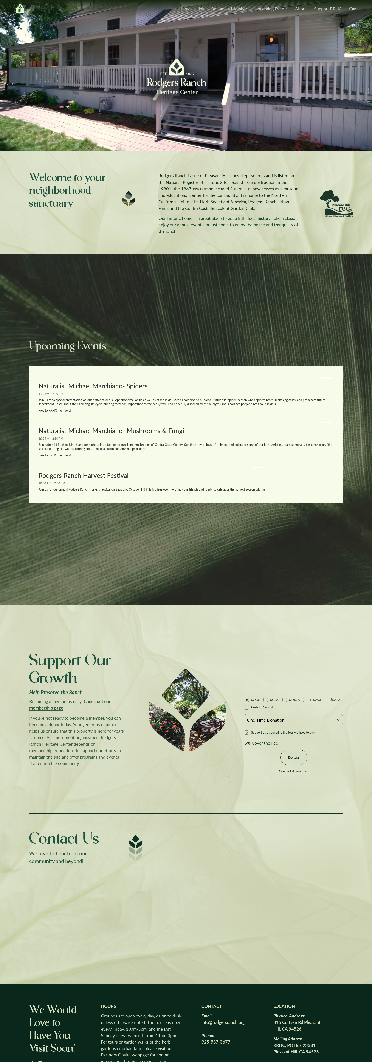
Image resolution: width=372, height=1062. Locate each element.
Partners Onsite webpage (125, 1054)
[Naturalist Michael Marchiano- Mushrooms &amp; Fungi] (186, 421)
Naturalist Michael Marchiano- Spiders (93, 386)
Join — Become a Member (222, 8)
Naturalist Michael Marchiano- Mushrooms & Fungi (111, 430)
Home (185, 8)
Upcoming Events (271, 8)
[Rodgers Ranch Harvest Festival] (152, 466)
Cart (353, 8)
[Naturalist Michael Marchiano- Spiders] (186, 377)
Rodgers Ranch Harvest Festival (84, 475)
